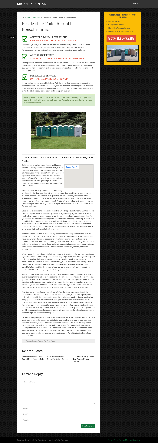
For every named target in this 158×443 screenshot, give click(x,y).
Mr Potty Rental (31, 3)
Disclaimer (136, 440)
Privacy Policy (113, 440)
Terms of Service (125, 440)
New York (36, 18)
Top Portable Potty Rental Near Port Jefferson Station (83, 359)
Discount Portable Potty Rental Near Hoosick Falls (33, 358)
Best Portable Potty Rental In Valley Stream (57, 358)
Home (135, 4)
